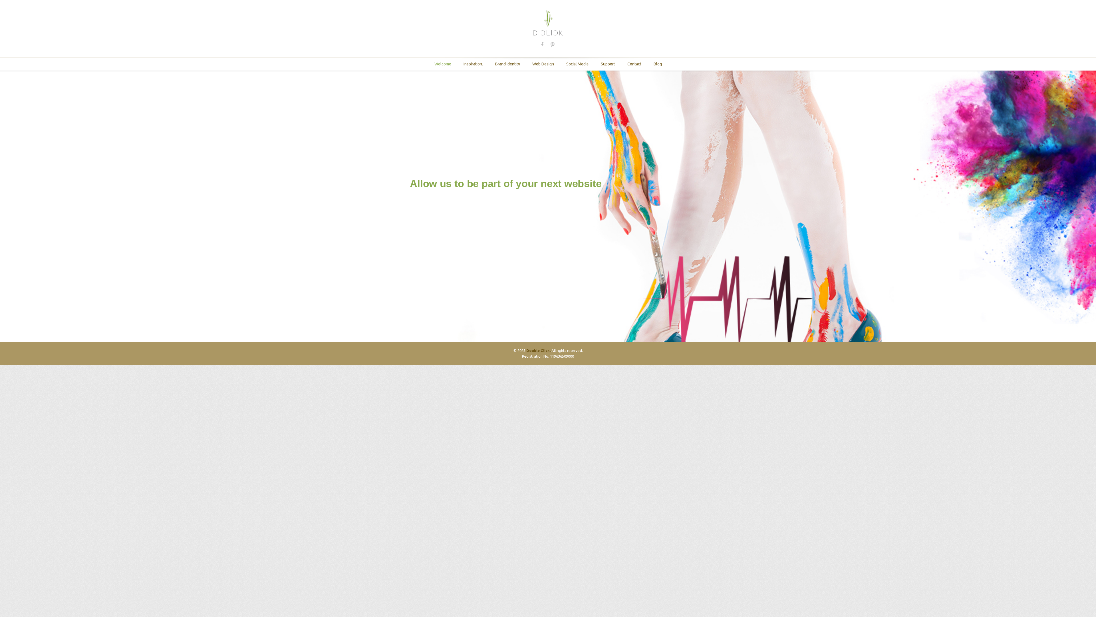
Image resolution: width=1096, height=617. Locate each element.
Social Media (577, 64)
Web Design (543, 64)
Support (608, 64)
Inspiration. (473, 64)
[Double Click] (548, 22)
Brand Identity (507, 64)
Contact (634, 64)
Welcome (442, 64)
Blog (658, 64)
